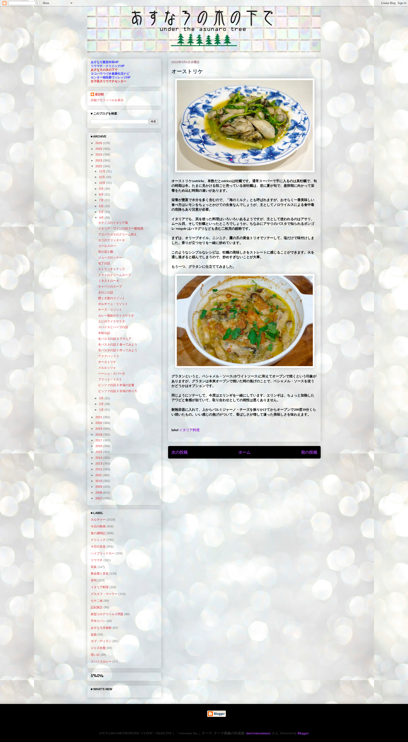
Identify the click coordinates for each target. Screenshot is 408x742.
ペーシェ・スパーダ (111, 373)
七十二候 (97, 600)
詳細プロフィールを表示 (107, 100)
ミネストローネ (108, 280)
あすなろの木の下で (104, 69)
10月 (102, 182)
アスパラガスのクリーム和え (117, 234)
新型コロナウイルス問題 (107, 614)
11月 (102, 177)
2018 (99, 434)
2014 (99, 457)
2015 (99, 452)
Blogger (303, 733)
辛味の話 (104, 333)
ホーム (244, 452)
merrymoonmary (258, 733)
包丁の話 (104, 263)
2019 (99, 428)
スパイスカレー (101, 661)
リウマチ (97, 560)
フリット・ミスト (110, 379)
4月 (102, 217)
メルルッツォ (107, 367)
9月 (102, 188)
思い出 (95, 654)
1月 (102, 409)
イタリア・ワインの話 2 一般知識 (120, 228)
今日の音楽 (98, 546)
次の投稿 (179, 452)
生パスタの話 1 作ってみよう (117, 350)
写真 (94, 567)
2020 (99, 423)
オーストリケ (107, 362)
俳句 (94, 580)
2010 (99, 481)
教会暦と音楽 (100, 573)
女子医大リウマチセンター (108, 81)
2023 (99, 160)
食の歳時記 (98, 533)
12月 (102, 171)
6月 (102, 206)
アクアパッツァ (108, 356)
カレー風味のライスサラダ (116, 315)
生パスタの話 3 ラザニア (114, 338)
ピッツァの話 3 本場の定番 (116, 385)
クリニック (98, 539)
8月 (102, 194)
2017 (99, 440)
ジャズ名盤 (98, 648)
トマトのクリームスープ (114, 275)
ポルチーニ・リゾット (113, 304)
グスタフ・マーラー (104, 594)
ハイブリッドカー (103, 553)
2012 (99, 469)
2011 (99, 475)
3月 (102, 398)
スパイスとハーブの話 (113, 327)
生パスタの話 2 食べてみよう (117, 344)
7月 (102, 200)
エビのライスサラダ (111, 321)
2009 (99, 486)
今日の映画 (98, 526)
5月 (102, 212)
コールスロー (107, 246)
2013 (99, 463)
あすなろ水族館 (101, 627)
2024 (99, 154)
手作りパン (98, 621)
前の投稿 (309, 452)
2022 (99, 166)
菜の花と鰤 (105, 251)
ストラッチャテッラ (111, 269)
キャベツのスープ (110, 286)
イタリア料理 (189, 429)
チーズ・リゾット (110, 309)
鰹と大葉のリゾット (111, 298)
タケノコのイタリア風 (113, 222)
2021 (99, 417)
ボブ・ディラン (101, 641)
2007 (99, 498)
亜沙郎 (99, 94)
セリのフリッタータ (111, 240)
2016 (99, 446)
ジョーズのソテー (110, 257)
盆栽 (94, 634)
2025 (99, 148)
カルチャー (98, 519)
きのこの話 (105, 292)
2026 (99, 143)
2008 (99, 492)
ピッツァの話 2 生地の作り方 (117, 391)
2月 (102, 404)
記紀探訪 (97, 607)
